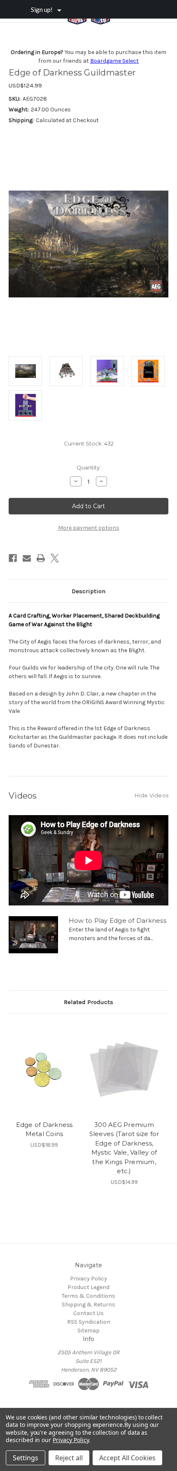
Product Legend (88, 1287)
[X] (55, 558)
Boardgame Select (114, 60)
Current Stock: (89, 443)
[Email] (27, 558)
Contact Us (88, 1313)
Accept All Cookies (127, 1457)
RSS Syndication (88, 1321)
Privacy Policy (88, 1278)
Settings (25, 1457)
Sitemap (88, 1330)
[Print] (41, 558)
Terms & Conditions (88, 1295)
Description (88, 591)
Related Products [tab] (88, 1002)
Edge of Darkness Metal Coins (44, 1129)
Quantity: (89, 467)
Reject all (69, 1457)
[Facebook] (13, 558)
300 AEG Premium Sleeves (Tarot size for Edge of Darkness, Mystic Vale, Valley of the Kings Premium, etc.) (124, 1148)
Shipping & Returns (88, 1304)
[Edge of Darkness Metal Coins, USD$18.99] (44, 1068)
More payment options (88, 527)
